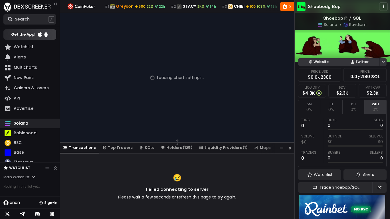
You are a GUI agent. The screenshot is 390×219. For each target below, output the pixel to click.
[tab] (309, 107)
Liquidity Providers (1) (226, 147)
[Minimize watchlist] (47, 168)
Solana (330, 24)
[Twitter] (7, 214)
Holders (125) (179, 147)
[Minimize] (281, 147)
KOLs (149, 147)
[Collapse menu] (55, 4)
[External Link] (379, 187)
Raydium (358, 24)
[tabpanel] (342, 140)
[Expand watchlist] (55, 168)
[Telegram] (22, 214)
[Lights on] (52, 214)
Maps (265, 147)
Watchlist (19, 167)
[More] (383, 6)
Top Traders (120, 147)
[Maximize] (290, 147)
